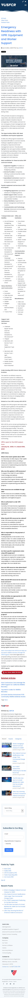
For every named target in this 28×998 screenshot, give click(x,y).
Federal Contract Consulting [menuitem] (9, 934)
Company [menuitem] (5, 938)
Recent (4, 739)
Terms (14, 981)
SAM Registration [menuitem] (6, 927)
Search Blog (8, 808)
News (6, 700)
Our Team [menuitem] (5, 943)
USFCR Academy (10, 873)
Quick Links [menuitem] (5, 924)
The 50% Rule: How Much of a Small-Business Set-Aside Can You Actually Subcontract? (14, 906)
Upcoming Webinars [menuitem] (7, 950)
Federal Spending (10, 875)
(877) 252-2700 (16, 966)
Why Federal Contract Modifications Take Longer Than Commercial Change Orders (14, 896)
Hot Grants (9, 877)
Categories (18, 739)
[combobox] (13, 810)
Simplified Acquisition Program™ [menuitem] (10, 929)
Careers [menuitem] (4, 948)
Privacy (10, 981)
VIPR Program (5, 655)
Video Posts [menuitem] (5, 20)
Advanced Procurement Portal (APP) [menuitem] (11, 932)
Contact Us (5, 966)
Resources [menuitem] (5, 940)
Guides (7, 871)
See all (3, 880)
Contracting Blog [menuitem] (6, 953)
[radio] (14, 844)
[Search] (22, 810)
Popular (10, 739)
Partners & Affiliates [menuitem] (7, 945)
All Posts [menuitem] (4, 18)
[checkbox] (14, 844)
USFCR (21, 48)
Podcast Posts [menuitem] (5, 22)
